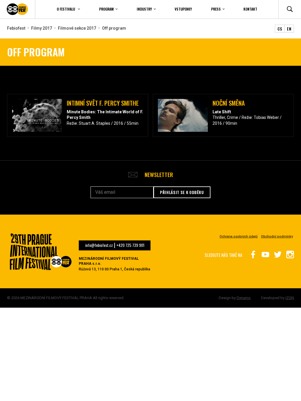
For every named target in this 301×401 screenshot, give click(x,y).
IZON (289, 298)
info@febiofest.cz (99, 245)
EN (289, 29)
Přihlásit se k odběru (182, 192)
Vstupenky (183, 8)
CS (279, 29)
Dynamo (244, 298)
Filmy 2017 (41, 28)
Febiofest (16, 28)
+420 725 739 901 (130, 245)
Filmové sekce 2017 (77, 28)
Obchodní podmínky (277, 236)
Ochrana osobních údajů (238, 236)
